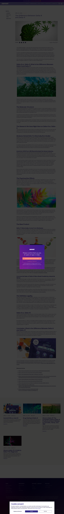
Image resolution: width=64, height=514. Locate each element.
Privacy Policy (38, 508)
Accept (31, 511)
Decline (45, 511)
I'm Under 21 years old (32, 261)
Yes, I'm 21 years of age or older (32, 258)
